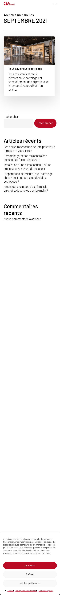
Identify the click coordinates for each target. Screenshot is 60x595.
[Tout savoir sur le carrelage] (29, 66)
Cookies (11, 591)
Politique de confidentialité (26, 591)
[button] (54, 3)
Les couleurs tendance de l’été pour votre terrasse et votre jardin (29, 148)
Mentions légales (46, 591)
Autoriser (30, 565)
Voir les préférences (30, 583)
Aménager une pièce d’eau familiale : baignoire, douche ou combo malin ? (26, 188)
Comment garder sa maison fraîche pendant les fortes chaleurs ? (25, 157)
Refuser (30, 574)
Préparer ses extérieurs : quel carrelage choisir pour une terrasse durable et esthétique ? (28, 177)
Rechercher (11, 116)
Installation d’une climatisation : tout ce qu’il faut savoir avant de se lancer (27, 166)
